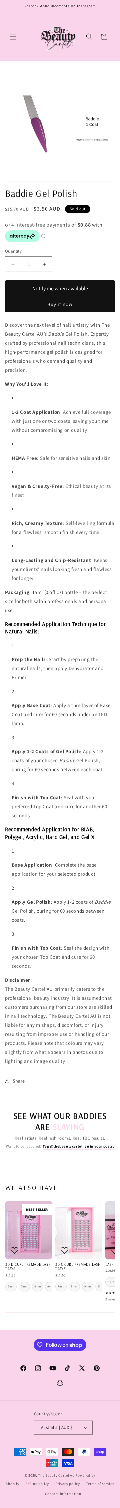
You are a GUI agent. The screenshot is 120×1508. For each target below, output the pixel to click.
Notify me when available (60, 288)
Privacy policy (67, 1483)
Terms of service (100, 1483)
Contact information (63, 1493)
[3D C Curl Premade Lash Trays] (78, 1230)
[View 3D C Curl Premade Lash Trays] (64, 1250)
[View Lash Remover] (114, 1250)
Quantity (13, 251)
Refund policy (37, 1483)
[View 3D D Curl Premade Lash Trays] (14, 1250)
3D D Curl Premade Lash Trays (28, 1266)
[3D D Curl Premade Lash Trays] (28, 1230)
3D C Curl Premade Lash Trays (77, 1266)
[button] (13, 36)
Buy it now (60, 304)
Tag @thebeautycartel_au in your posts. (78, 1146)
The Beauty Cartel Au (56, 1475)
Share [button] (19, 1081)
